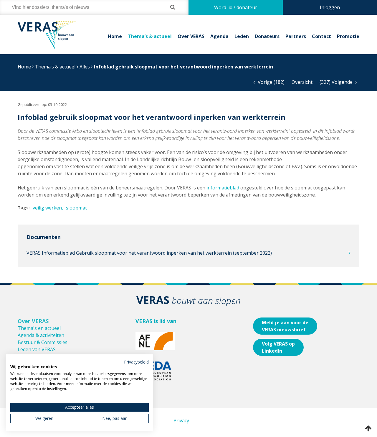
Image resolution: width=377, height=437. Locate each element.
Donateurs (267, 36)
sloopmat (76, 207)
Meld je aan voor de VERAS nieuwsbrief (285, 326)
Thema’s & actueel (150, 36)
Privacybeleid (136, 362)
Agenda (219, 36)
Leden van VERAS (37, 349)
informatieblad (222, 187)
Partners (295, 36)
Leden (241, 36)
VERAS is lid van (155, 321)
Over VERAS (191, 36)
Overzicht (302, 82)
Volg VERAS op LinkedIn (278, 347)
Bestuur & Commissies (42, 342)
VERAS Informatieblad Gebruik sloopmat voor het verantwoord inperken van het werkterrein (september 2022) (149, 253)
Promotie (348, 36)
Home (115, 36)
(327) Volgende (337, 82)
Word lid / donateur (235, 7)
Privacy (181, 420)
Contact (321, 36)
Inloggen (330, 7)
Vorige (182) (271, 82)
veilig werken (47, 207)
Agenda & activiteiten (41, 335)
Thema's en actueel (39, 328)
